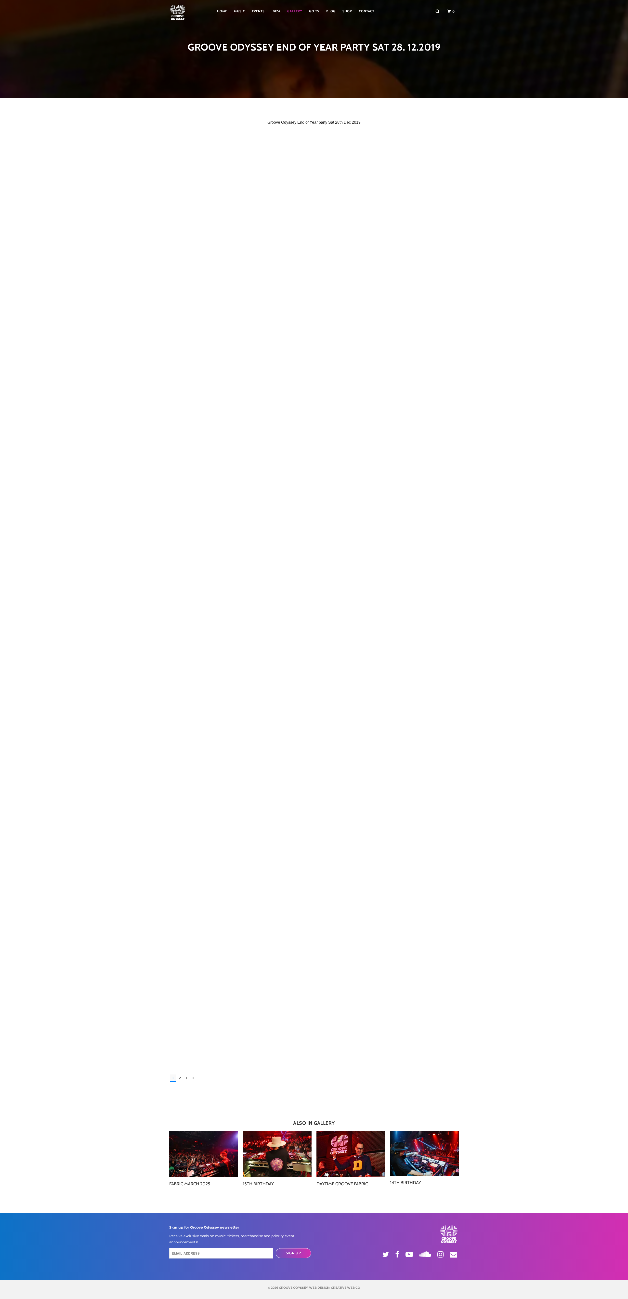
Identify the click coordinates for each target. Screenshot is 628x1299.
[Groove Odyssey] (185, 12)
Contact (366, 11)
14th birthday (405, 1182)
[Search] (438, 11)
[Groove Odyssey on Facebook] (398, 1254)
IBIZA (276, 11)
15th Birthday (258, 1184)
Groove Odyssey (293, 1287)
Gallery (294, 11)
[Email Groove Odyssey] (454, 1254)
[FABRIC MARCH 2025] (203, 1154)
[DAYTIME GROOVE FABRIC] (350, 1154)
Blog (331, 11)
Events (258, 11)
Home (222, 11)
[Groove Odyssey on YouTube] (410, 1254)
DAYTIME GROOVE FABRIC (342, 1184)
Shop (347, 11)
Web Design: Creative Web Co (334, 1287)
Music (239, 11)
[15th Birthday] (277, 1154)
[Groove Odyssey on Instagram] (441, 1254)
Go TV (314, 11)
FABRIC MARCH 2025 (189, 1184)
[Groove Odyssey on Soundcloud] (426, 1253)
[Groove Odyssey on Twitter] (386, 1254)
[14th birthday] (424, 1153)
